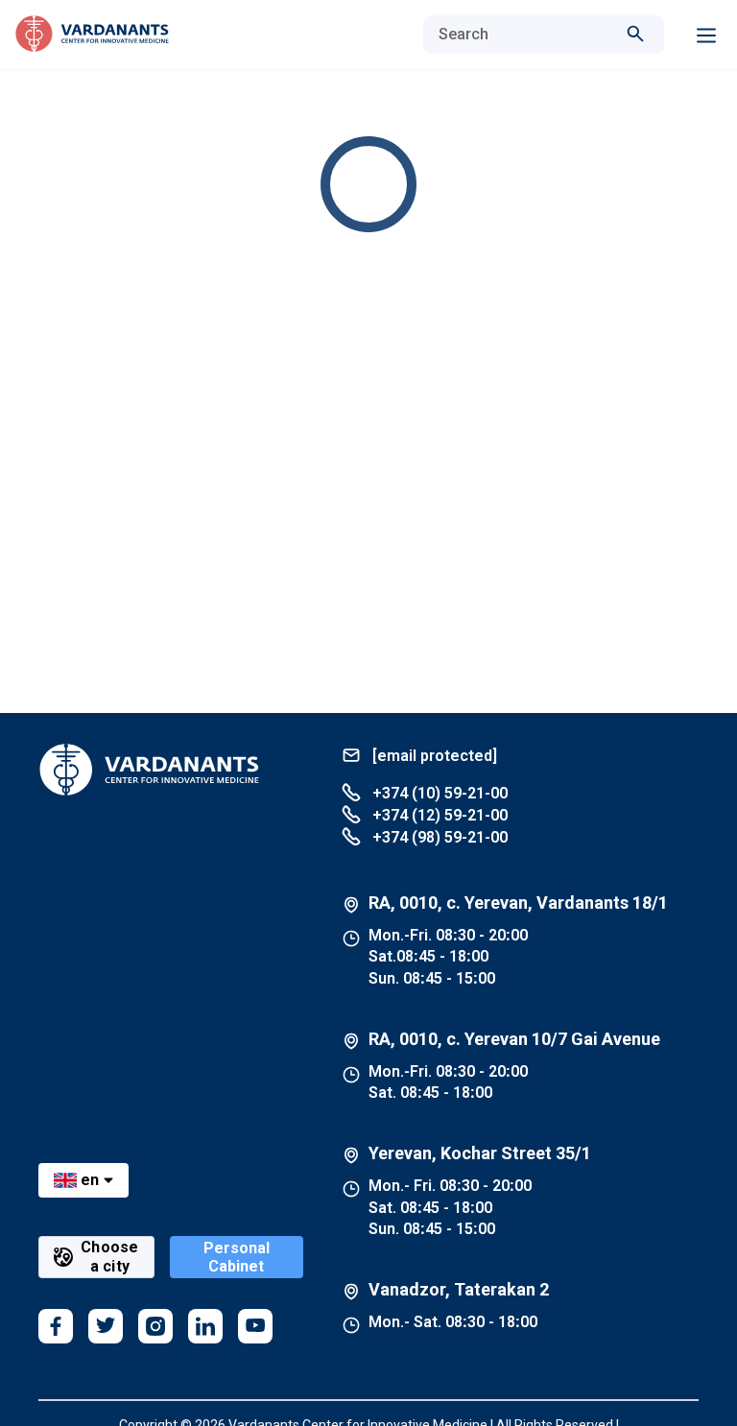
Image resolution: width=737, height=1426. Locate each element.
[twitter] (105, 1326)
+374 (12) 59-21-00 (438, 815)
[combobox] (524, 34)
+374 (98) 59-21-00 (438, 837)
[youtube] (255, 1326)
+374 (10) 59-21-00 (438, 793)
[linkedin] (205, 1326)
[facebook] (55, 1326)
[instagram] (155, 1326)
